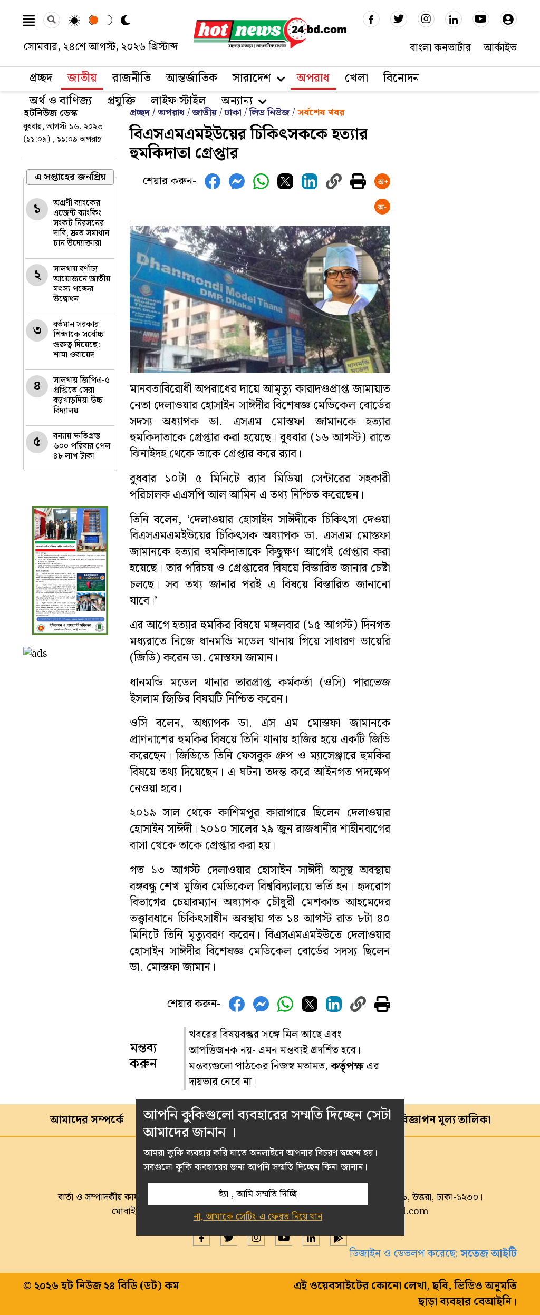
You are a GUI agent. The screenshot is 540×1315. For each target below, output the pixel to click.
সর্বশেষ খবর (320, 112)
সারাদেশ (252, 78)
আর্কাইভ (500, 48)
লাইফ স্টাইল (178, 101)
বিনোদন (401, 78)
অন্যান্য (237, 101)
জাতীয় (204, 112)
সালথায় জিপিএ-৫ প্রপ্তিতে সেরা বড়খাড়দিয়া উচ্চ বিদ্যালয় (81, 395)
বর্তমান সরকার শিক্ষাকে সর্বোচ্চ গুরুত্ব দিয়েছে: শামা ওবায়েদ (78, 340)
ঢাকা (233, 112)
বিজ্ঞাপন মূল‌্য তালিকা (444, 1120)
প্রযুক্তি (121, 101)
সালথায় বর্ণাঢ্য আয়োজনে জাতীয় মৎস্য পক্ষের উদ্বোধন (81, 284)
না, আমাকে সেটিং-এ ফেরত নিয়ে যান (258, 1216)
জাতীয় (82, 78)
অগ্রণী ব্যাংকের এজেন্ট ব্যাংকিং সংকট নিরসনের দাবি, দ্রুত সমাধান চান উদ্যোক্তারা (81, 223)
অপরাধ (313, 78)
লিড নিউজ (269, 112)
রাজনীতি (131, 78)
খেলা (356, 78)
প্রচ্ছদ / (144, 112)
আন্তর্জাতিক (191, 78)
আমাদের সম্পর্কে (87, 1120)
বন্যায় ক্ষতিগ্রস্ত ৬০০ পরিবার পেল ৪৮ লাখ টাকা (81, 446)
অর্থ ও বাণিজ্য (61, 101)
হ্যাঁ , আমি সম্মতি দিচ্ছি (258, 1194)
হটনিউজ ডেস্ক (51, 113)
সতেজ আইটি (488, 1253)
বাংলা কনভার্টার (440, 48)
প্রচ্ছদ (41, 78)
